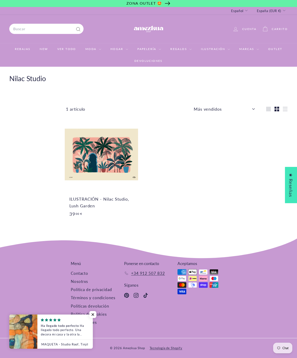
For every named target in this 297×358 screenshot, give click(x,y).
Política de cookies (89, 314)
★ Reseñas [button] (291, 185)
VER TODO (66, 49)
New (44, 49)
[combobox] (46, 29)
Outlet (275, 49)
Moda (91, 49)
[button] (92, 314)
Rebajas (23, 49)
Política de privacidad (91, 289)
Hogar (117, 49)
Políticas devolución (90, 306)
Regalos (179, 49)
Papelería (147, 49)
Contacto (79, 273)
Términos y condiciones (93, 297)
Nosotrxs (79, 281)
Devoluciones (148, 61)
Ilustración (213, 49)
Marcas (247, 49)
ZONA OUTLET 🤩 (144, 3)
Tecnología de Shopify (166, 348)
